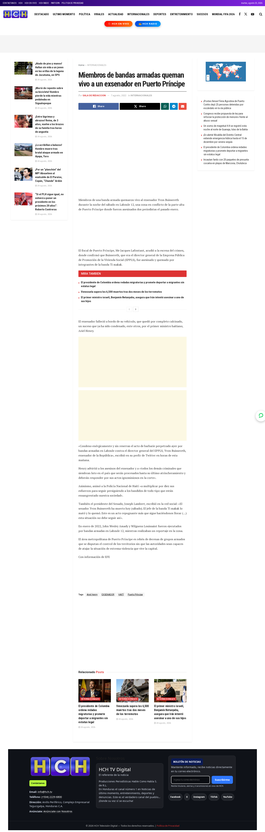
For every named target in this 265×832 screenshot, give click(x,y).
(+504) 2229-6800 (51, 797)
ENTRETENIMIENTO (181, 14)
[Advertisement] (132, 43)
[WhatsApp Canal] (261, 416)
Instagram (199, 796)
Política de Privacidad (168, 825)
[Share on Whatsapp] (165, 106)
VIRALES (99, 14)
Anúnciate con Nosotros (57, 811)
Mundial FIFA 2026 (223, 14)
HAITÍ (121, 594)
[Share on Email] (183, 106)
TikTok (214, 796)
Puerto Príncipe (135, 594)
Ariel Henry (92, 594)
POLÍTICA (84, 14)
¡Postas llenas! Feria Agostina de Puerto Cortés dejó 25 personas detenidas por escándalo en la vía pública (224, 105)
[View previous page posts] (129, 309)
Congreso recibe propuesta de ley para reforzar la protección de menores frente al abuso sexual (226, 117)
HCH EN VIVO (31, 3)
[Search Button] (260, 14)
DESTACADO (41, 14)
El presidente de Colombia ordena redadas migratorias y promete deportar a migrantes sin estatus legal (93, 714)
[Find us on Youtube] (252, 14)
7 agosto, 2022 (118, 95)
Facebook (175, 796)
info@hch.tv (45, 792)
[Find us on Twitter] (245, 14)
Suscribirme (222, 779)
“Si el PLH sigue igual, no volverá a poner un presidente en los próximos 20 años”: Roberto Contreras (49, 202)
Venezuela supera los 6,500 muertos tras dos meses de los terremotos (121, 291)
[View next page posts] (135, 309)
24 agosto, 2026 (87, 727)
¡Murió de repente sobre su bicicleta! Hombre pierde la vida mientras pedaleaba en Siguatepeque (49, 95)
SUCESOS (202, 14)
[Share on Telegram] (174, 106)
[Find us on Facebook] (239, 14)
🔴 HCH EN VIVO (118, 23)
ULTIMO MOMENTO (64, 14)
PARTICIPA (55, 3)
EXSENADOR (108, 594)
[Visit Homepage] (15, 14)
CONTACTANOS (9, 3)
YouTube (227, 796)
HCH (21, 3)
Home (81, 65)
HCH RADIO (44, 3)
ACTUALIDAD (115, 14)
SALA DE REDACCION (94, 95)
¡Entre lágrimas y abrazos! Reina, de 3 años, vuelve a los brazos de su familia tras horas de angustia (49, 124)
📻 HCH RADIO (148, 23)
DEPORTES (159, 14)
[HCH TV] (60, 766)
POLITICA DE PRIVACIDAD (72, 3)
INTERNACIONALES (138, 14)
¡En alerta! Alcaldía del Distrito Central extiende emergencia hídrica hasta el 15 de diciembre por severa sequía (225, 138)
